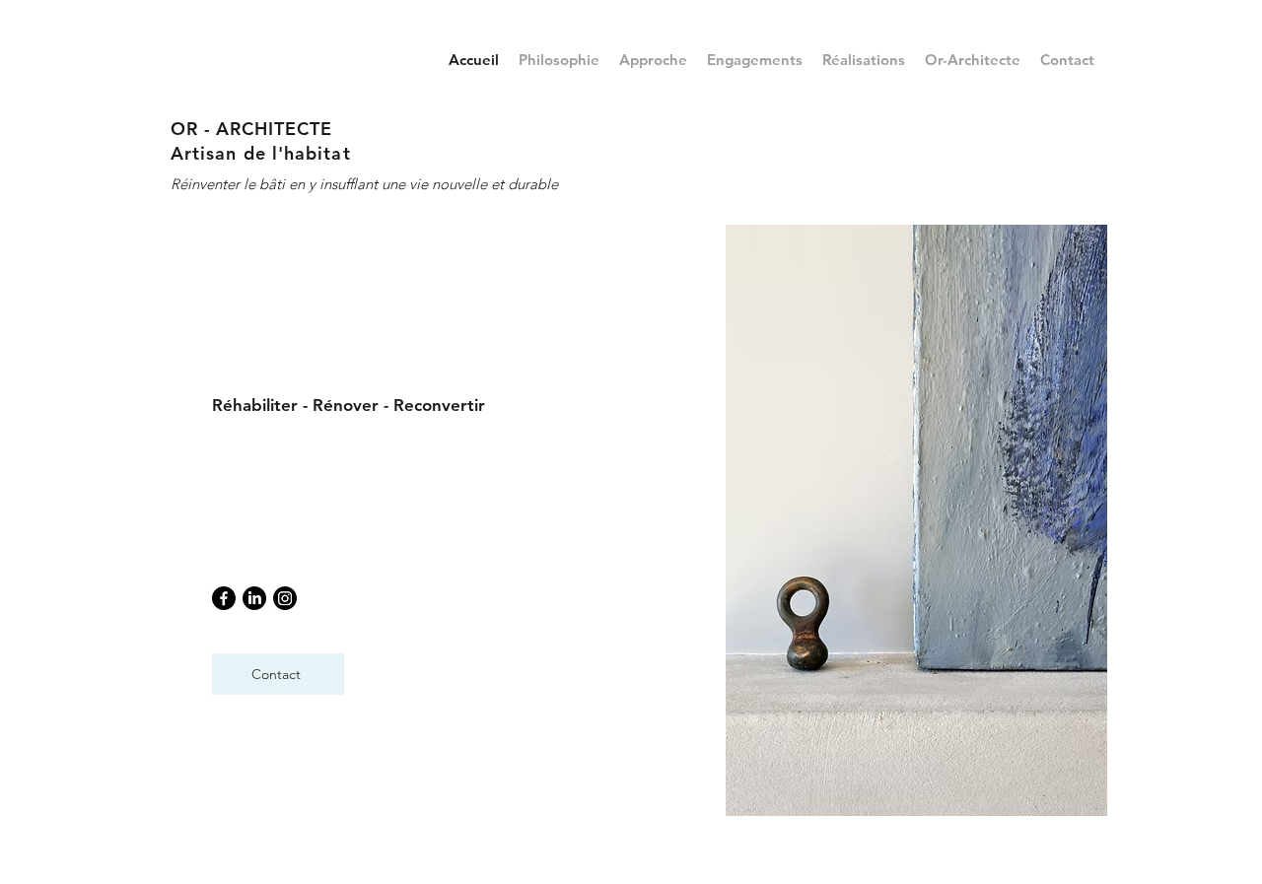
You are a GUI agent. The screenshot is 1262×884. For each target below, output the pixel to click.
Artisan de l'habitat (261, 153)
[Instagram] (285, 598)
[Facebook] (224, 598)
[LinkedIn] (254, 598)
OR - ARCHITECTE (251, 128)
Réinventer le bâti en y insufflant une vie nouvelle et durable (364, 183)
